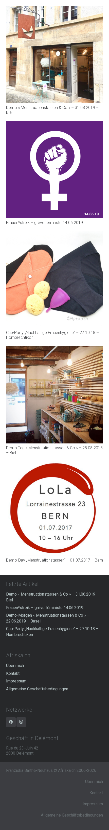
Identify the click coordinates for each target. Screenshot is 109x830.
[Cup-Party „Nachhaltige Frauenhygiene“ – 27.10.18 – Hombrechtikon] (54, 233)
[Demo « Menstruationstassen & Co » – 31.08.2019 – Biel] (54, 8)
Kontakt (13, 673)
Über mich (15, 665)
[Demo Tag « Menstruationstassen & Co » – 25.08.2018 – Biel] (54, 348)
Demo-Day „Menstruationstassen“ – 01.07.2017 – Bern (54, 560)
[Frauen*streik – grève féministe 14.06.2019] (54, 123)
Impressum (16, 681)
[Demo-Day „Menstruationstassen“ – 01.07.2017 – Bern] (54, 463)
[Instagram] (21, 722)
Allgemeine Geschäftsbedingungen (37, 689)
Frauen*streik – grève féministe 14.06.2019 (44, 222)
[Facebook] (11, 722)
